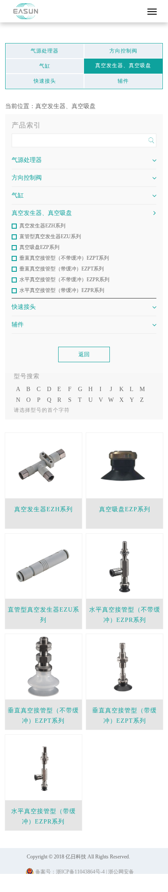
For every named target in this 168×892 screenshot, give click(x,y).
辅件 (123, 81)
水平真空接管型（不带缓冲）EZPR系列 (64, 280)
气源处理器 (45, 51)
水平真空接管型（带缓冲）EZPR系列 (61, 290)
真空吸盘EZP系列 (39, 247)
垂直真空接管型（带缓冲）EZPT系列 (61, 269)
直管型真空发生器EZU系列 (50, 236)
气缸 (44, 66)
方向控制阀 (123, 51)
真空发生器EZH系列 (42, 226)
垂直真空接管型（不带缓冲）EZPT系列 (64, 258)
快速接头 (45, 81)
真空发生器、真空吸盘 (123, 65)
